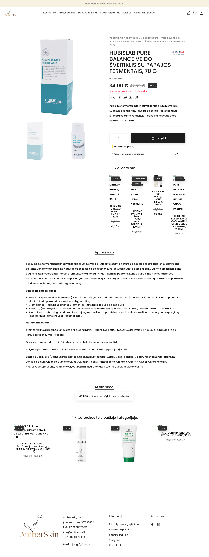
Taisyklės (114, 540)
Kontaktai (115, 545)
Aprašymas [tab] (104, 252)
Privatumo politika (120, 529)
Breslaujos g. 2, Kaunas (77, 544)
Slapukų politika (118, 534)
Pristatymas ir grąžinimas (124, 524)
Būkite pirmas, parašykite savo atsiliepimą (106, 396)
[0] (201, 12)
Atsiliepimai (116, 78)
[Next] (91, 77)
